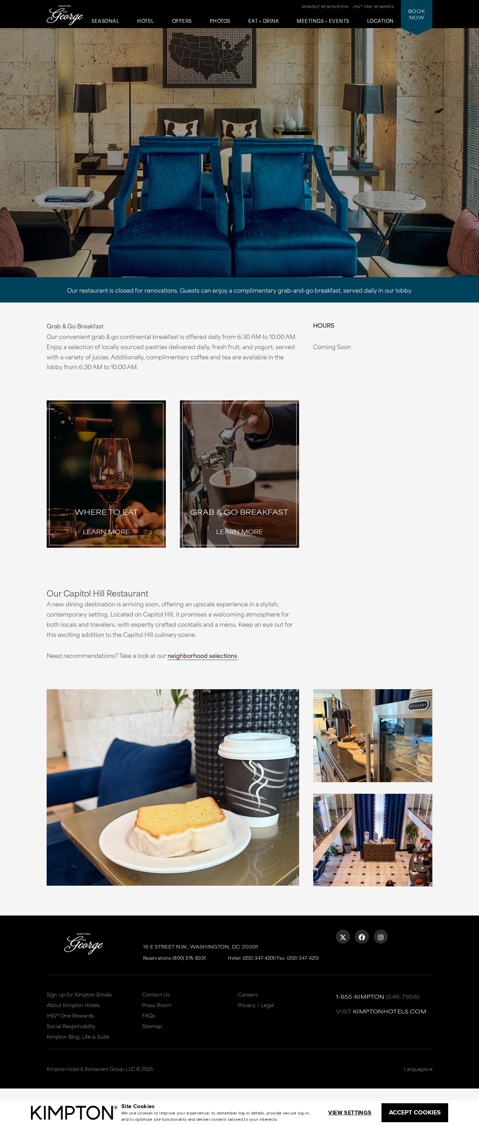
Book (416, 14)
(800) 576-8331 (189, 957)
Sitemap (152, 1026)
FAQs (148, 1015)
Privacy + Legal (256, 1005)
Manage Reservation (325, 6)
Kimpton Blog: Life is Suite (78, 1036)
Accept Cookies (415, 1112)
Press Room (156, 1005)
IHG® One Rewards (70, 1015)
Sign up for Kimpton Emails (79, 994)
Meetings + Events (323, 21)
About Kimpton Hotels (73, 1005)
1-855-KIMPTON (360, 996)
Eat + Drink (263, 21)
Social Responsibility (71, 1026)
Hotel (145, 21)
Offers (182, 21)
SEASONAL (105, 21)
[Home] (65, 16)
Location (380, 21)
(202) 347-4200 (259, 957)
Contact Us (156, 994)
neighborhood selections (202, 655)
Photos (220, 21)
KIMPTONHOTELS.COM (389, 1011)
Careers (248, 994)
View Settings (349, 1113)
